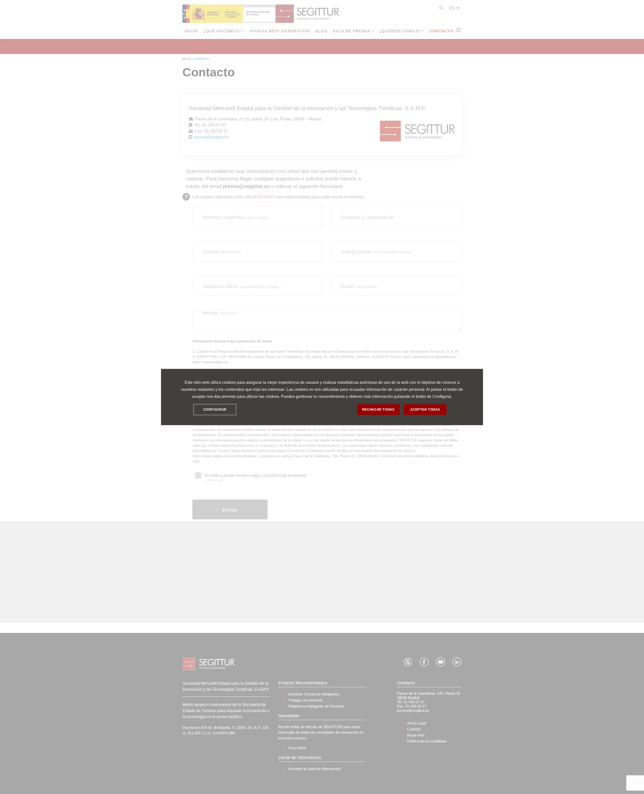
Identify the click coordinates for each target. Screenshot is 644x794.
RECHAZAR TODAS (378, 409)
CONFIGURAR (214, 409)
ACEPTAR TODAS (425, 409)
